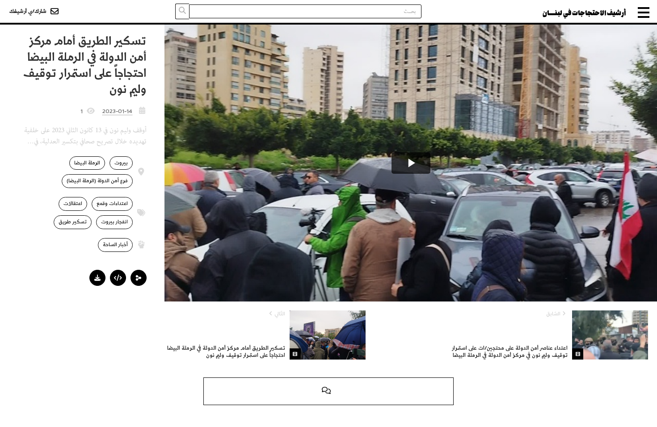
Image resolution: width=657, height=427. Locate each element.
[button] (139, 278)
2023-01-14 (117, 111)
